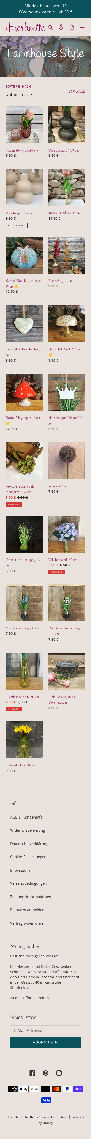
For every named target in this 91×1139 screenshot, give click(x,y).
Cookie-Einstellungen (28, 856)
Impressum (20, 870)
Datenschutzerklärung (29, 843)
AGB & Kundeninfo (26, 817)
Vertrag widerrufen (26, 923)
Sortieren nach (18, 86)
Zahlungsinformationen (30, 896)
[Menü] (82, 26)
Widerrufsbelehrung (27, 830)
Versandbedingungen (28, 883)
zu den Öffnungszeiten (29, 997)
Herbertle (26, 1117)
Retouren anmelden (27, 909)
